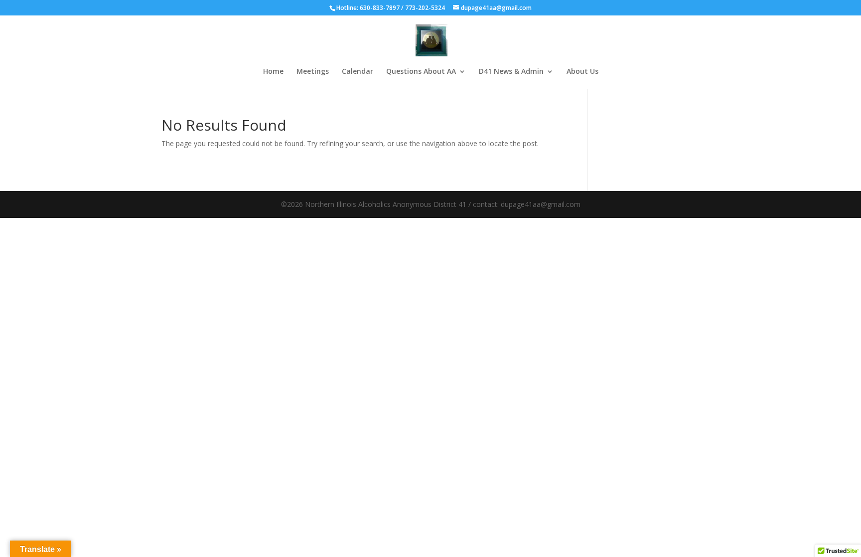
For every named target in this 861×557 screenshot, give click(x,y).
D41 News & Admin (511, 72)
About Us (582, 72)
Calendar (357, 72)
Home (273, 72)
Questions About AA (421, 72)
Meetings (312, 72)
